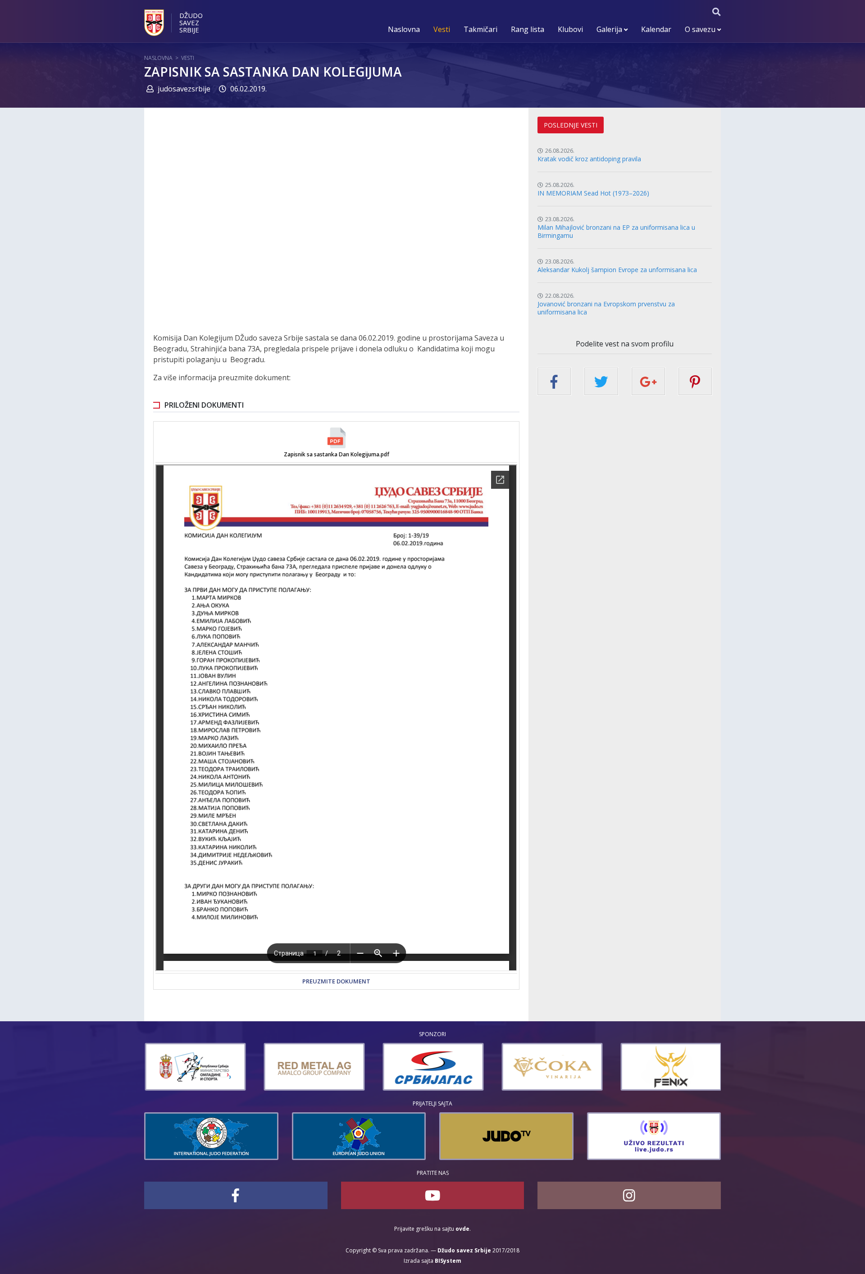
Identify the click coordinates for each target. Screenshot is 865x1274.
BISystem (448, 1261)
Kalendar (656, 29)
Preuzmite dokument (336, 981)
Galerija (610, 29)
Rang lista (527, 29)
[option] (168, 1067)
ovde (462, 1229)
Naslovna (404, 29)
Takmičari (480, 29)
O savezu (701, 29)
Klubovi (570, 29)
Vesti (441, 29)
